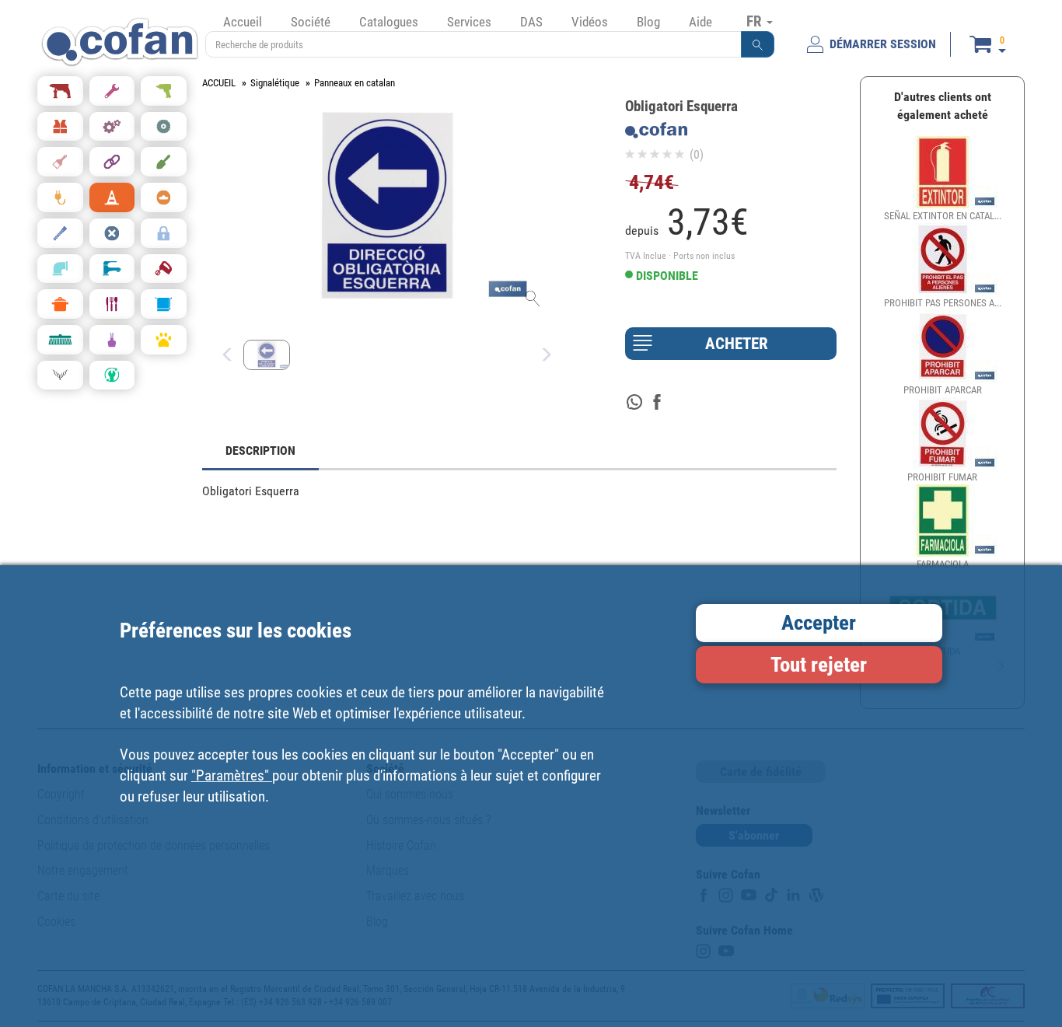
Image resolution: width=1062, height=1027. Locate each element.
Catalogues (388, 22)
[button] (758, 44)
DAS (531, 22)
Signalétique (274, 83)
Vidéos (589, 22)
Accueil (242, 22)
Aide (700, 22)
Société (310, 22)
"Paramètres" (231, 775)
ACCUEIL (219, 83)
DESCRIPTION (260, 450)
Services (469, 22)
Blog (648, 22)
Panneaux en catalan (354, 83)
